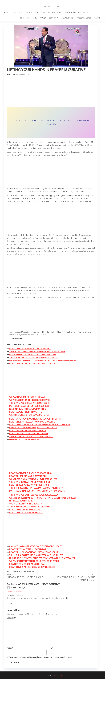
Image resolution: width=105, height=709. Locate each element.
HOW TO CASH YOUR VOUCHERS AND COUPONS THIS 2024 (34, 419)
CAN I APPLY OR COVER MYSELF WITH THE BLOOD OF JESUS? (35, 546)
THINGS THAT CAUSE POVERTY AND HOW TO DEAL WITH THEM (37, 351)
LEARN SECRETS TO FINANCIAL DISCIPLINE (27, 409)
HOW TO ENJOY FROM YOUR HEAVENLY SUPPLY (30, 349)
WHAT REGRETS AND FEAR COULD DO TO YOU (29, 415)
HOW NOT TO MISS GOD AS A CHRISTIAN (27, 564)
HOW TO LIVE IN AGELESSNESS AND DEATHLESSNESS (32, 567)
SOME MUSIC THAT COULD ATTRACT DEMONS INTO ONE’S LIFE (37, 491)
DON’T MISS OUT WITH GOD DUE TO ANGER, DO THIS (32, 354)
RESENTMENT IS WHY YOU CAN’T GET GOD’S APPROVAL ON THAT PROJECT (42, 558)
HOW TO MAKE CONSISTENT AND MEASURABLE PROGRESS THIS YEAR (39, 425)
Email (53, 648)
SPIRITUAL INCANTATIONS (21, 501)
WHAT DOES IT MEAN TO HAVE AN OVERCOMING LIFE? (33, 479)
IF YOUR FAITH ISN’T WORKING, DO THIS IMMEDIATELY (33, 428)
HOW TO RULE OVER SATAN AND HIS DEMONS (29, 485)
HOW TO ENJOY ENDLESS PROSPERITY (26, 513)
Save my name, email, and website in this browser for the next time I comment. (41, 657)
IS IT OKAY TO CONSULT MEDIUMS (24, 439)
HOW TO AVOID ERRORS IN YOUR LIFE (25, 412)
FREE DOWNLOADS (72, 13)
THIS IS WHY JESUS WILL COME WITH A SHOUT (29, 482)
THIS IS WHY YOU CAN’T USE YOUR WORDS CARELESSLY (33, 495)
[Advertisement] (51, 91)
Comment (11, 618)
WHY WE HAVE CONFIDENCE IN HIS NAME (27, 397)
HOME (6, 13)
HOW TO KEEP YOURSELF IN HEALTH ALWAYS (28, 549)
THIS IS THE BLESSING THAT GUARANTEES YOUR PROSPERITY (36, 488)
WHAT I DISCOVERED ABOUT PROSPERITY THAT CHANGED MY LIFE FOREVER (42, 360)
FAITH (27, 572)
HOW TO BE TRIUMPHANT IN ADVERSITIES (27, 476)
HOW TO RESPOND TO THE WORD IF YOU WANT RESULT (33, 552)
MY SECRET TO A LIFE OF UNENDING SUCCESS (29, 406)
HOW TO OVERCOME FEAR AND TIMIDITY (27, 431)
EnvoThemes (56, 675)
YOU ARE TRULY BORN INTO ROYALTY (25, 504)
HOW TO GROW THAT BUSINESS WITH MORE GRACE (32, 363)
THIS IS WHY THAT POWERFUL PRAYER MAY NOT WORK (33, 357)
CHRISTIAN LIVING (19, 572)
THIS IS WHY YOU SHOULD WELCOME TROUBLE (30, 403)
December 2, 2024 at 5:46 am (14, 591)
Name (10, 648)
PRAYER (29, 13)
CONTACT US (40, 13)
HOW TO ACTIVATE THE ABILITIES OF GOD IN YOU (31, 473)
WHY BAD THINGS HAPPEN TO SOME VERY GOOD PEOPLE (34, 561)
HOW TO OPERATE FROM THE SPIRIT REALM (28, 433)
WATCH (86, 13)
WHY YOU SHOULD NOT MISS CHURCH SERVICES (30, 400)
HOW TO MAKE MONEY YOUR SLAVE (25, 510)
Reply (11, 603)
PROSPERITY (17, 13)
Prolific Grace (22, 74)
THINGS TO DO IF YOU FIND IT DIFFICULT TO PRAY (31, 436)
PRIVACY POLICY (54, 13)
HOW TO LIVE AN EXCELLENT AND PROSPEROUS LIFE (32, 422)
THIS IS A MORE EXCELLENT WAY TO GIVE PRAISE (30, 507)
